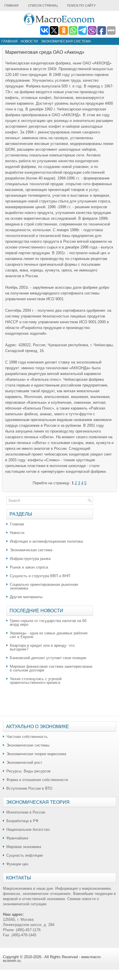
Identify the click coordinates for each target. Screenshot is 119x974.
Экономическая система (66, 41)
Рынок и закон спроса (29, 567)
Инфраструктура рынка (30, 558)
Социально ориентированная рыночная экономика (44, 586)
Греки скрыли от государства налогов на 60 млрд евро (48, 623)
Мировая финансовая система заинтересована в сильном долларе (51, 668)
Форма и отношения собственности (37, 780)
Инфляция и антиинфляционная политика (46, 541)
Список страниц (42, 5)
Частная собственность (27, 736)
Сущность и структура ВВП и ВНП (40, 576)
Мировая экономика (23, 847)
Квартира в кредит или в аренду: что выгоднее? (42, 647)
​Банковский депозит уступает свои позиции (48, 658)
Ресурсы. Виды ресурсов (28, 771)
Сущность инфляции (24, 855)
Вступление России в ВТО (29, 788)
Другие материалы (26, 597)
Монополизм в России (25, 812)
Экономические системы (27, 745)
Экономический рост (24, 762)
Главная (11, 5)
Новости (29, 41)
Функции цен (17, 864)
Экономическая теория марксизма (36, 754)
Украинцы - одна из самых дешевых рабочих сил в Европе (49, 635)
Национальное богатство (28, 829)
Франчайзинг (17, 838)
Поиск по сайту (81, 5)
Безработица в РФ (22, 821)
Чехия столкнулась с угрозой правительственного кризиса (36, 681)
